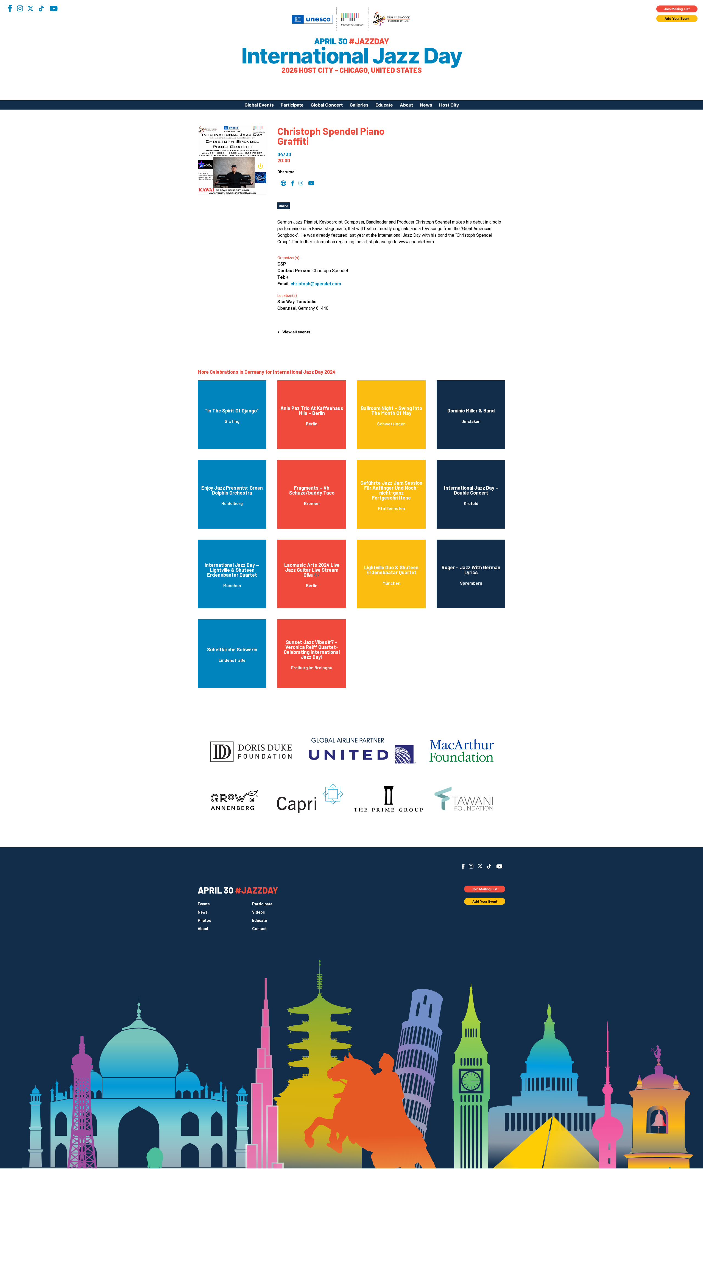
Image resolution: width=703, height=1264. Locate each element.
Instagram (20, 8)
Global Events (259, 105)
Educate (384, 105)
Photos (204, 920)
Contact (259, 929)
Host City (449, 105)
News (426, 105)
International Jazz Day (351, 55)
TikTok (41, 8)
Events (204, 904)
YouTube (54, 8)
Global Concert (327, 105)
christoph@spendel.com (316, 283)
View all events (296, 332)
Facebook (10, 8)
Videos (258, 912)
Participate (292, 105)
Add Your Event (677, 18)
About (406, 105)
